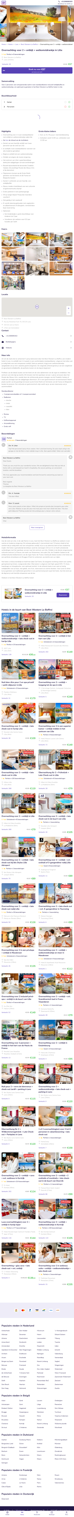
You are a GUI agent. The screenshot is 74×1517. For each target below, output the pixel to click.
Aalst (3, 1401)
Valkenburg (59, 1354)
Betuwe (4, 1365)
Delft (3, 1381)
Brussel (4, 1416)
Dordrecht (22, 1342)
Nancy (39, 1479)
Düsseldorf (23, 1447)
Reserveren (63, 595)
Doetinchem (23, 1338)
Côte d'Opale (6, 1487)
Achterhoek (6, 1331)
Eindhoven (22, 1354)
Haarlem (22, 1381)
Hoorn (39, 1334)
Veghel (57, 1361)
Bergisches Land (7, 1444)
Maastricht (40, 1346)
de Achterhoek (7, 1373)
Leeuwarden (41, 1338)
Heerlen (22, 1384)
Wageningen (59, 1365)
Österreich (5, 1499)
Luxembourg (41, 1408)
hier (7, 140)
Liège (39, 1404)
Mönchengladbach (61, 1440)
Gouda (21, 1369)
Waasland (58, 1420)
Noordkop (40, 1358)
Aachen (4, 1440)
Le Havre (22, 1483)
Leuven (39, 1401)
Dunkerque (23, 1475)
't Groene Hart (24, 1373)
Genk (21, 1401)
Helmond (22, 1388)
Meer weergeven (37, 527)
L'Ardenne (23, 1427)
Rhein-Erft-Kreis (60, 1459)
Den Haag (5, 1388)
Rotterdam (41, 1384)
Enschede (22, 1358)
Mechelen (40, 1412)
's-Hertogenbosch (61, 1331)
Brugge (4, 1412)
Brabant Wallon (7, 1408)
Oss (38, 1365)
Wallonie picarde (60, 1424)
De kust (4, 1427)
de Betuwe (5, 1377)
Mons (39, 1416)
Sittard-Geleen (60, 1334)
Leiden (39, 1342)
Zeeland (57, 1381)
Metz (38, 1475)
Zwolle (57, 1388)
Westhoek (58, 1427)
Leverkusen (41, 1451)
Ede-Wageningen (25, 1350)
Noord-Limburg (42, 1361)
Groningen (23, 1377)
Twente (57, 1342)
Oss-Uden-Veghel (43, 1369)
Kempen (22, 1420)
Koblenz (40, 1440)
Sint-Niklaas (59, 1408)
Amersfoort (6, 1342)
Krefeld (39, 1444)
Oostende (40, 1427)
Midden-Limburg (43, 1350)
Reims (39, 1487)
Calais (4, 1483)
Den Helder (23, 1331)
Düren (21, 1444)
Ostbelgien (58, 1401)
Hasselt (22, 1416)
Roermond (40, 1377)
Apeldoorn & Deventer (9, 1350)
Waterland (58, 1369)
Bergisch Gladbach (8, 1447)
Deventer (22, 1334)
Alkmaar (4, 1334)
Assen (4, 1358)
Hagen (21, 1459)
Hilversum (40, 1331)
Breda (4, 1369)
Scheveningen (42, 1388)
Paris (38, 1483)
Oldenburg (58, 1447)
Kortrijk (21, 1424)
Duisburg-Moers (25, 1440)
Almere (4, 1338)
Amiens (4, 1475)
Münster (58, 1444)
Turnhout (58, 1412)
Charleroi (5, 1424)
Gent (21, 1404)
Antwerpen (5, 1404)
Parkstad (40, 1373)
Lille (20, 1487)
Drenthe (22, 1346)
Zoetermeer (59, 1384)
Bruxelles (5, 1420)
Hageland (22, 1408)
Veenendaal (59, 1358)
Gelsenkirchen (24, 1455)
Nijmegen (40, 1354)
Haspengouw (23, 1412)
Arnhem (4, 1354)
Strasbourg (58, 1479)
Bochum (4, 1451)
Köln (38, 1447)
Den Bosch (5, 1384)
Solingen (5, 1463)
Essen (21, 1451)
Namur (39, 1420)
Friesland (22, 1365)
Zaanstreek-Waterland (62, 1377)
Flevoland (22, 1361)
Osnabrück (58, 1451)
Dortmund (5, 1459)
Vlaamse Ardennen (61, 1416)
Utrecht (57, 1350)
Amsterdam (6, 1346)
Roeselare (58, 1404)
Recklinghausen (60, 1455)
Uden (56, 1346)
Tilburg (57, 1338)
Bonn (3, 1455)
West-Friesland (60, 1373)
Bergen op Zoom (7, 1361)
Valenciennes (59, 1483)
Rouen (57, 1475)
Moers (39, 1455)
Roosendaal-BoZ (43, 1381)
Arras (3, 1479)
